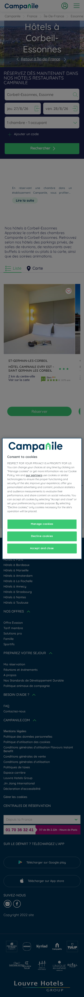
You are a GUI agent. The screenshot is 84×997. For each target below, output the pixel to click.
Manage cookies (42, 524)
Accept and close (42, 548)
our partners (34, 475)
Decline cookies (42, 536)
